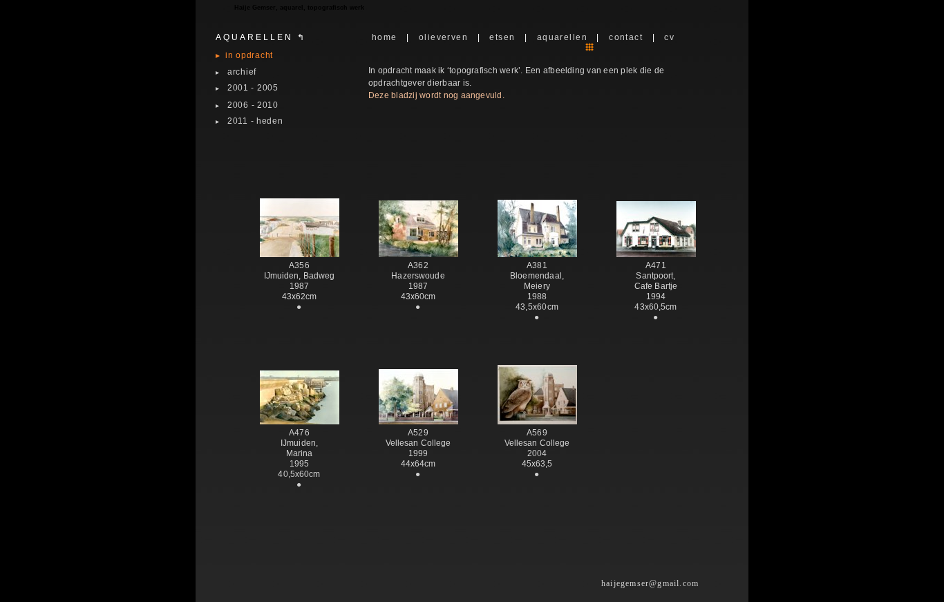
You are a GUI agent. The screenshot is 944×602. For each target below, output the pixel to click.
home (384, 37)
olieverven (443, 37)
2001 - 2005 (247, 88)
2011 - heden (249, 121)
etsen (502, 37)
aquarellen (562, 37)
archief (236, 72)
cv (669, 37)
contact (626, 37)
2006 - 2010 (247, 105)
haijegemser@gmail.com (650, 583)
